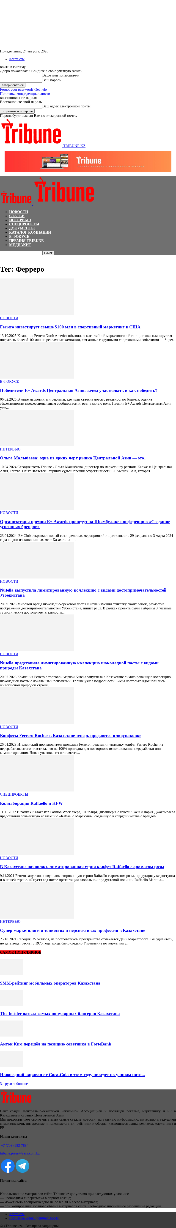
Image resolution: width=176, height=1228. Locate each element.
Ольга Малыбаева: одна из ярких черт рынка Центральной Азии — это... (74, 458)
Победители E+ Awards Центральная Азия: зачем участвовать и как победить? (78, 390)
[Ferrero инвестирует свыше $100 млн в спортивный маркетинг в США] (37, 314)
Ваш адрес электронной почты (66, 106)
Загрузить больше (14, 1084)
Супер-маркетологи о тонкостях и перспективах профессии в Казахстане (72, 930)
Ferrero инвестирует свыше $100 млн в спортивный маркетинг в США (70, 327)
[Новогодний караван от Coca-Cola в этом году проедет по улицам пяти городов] (11, 1066)
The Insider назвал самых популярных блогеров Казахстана (60, 1013)
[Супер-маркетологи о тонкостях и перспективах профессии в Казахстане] (37, 917)
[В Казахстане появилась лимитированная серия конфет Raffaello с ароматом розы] (37, 854)
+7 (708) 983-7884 (14, 1145)
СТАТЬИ (17, 216)
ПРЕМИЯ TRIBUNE (26, 241)
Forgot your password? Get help (23, 89)
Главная (5, 257)
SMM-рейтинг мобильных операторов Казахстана (50, 983)
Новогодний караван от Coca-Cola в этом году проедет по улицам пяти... (72, 1074)
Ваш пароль (51, 80)
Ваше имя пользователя (60, 75)
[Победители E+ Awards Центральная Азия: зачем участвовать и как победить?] (37, 377)
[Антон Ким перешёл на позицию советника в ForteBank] (11, 1035)
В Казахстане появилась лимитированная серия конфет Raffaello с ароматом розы (82, 866)
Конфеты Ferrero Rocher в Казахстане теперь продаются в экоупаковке (70, 735)
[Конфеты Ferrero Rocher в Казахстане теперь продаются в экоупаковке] (37, 723)
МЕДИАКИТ (20, 245)
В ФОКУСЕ (19, 236)
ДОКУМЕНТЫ (22, 228)
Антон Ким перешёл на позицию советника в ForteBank (55, 1044)
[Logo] (16, 204)
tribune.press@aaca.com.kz (20, 1153)
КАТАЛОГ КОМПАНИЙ (30, 232)
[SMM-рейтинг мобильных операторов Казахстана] (11, 974)
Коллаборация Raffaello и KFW (31, 803)
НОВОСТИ (18, 212)
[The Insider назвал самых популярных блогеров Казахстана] (11, 1005)
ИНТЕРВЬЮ (20, 220)
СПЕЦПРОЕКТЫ (24, 224)
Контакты (17, 59)
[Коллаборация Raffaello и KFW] (37, 790)
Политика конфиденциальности (25, 94)
